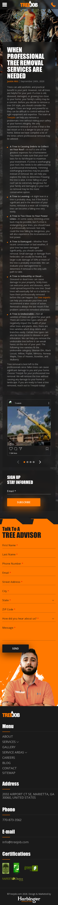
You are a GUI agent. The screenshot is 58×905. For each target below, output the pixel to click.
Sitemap (8, 773)
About (7, 736)
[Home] (29, 4)
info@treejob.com (15, 842)
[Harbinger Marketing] (29, 899)
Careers (8, 757)
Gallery (8, 747)
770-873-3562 (53, 4)
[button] (24, 462)
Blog (6, 763)
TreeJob (11, 117)
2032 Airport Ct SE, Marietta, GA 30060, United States (28, 795)
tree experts (44, 297)
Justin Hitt (13, 81)
